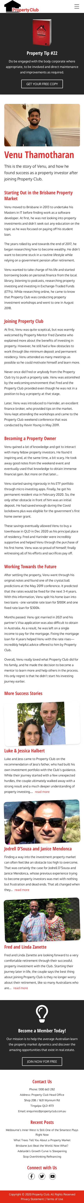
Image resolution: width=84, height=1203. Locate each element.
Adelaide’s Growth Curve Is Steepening (42, 1151)
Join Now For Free (42, 1061)
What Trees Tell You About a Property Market (42, 1140)
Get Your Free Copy (42, 84)
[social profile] (31, 1176)
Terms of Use (54, 1199)
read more (42, 792)
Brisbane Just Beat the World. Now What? (42, 1145)
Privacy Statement (32, 1199)
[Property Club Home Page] (21, 6)
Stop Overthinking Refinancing (42, 1156)
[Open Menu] (77, 6)
